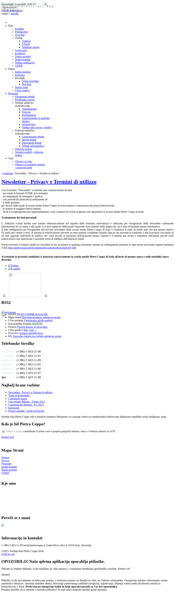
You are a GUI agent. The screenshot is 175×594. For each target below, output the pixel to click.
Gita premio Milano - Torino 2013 (26, 401)
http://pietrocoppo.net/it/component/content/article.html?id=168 (42, 247)
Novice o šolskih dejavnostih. (32, 314)
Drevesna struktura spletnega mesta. (41, 317)
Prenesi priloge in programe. (32, 326)
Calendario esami (17, 398)
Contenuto (7, 173)
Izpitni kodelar (9, 466)
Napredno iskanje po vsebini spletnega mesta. (37, 336)
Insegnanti (13, 407)
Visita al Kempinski (18, 395)
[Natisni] (13, 265)
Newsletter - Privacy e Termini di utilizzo (49, 182)
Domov (5, 457)
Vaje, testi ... (29, 330)
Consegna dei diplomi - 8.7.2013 (26, 404)
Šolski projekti (9, 469)
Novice (5, 460)
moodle (15, 13)
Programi (6, 463)
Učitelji (5, 472)
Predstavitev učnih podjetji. (38, 320)
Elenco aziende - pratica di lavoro (26, 410)
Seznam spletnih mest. (31, 333)
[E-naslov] (14, 268)
